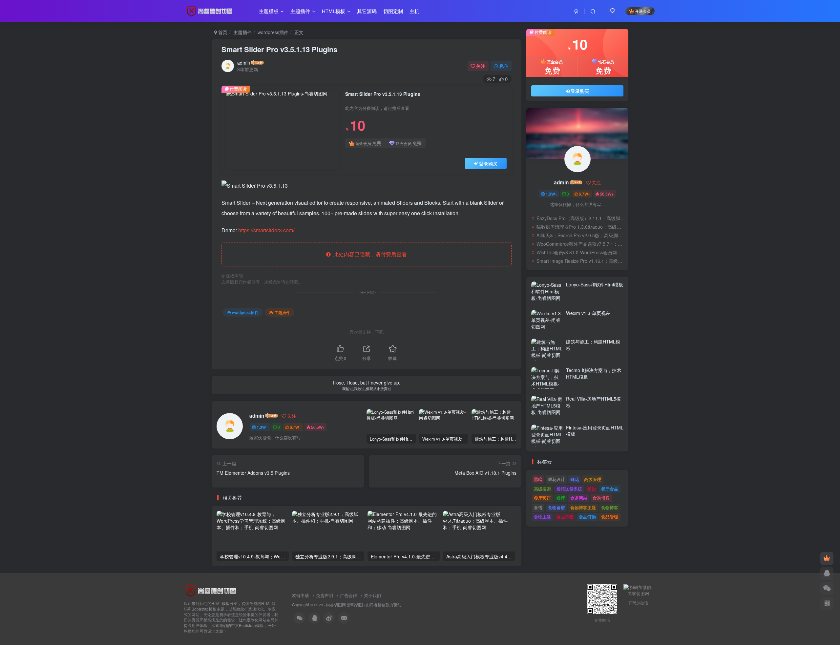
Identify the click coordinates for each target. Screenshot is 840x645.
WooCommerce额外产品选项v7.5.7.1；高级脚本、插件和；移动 (580, 243)
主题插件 (242, 32)
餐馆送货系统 (569, 489)
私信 (504, 66)
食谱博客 (601, 498)
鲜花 (574, 479)
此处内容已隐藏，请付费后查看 (369, 254)
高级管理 (592, 479)
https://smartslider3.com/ (266, 230)
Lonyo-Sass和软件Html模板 (594, 284)
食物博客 (609, 507)
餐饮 (591, 489)
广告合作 (348, 595)
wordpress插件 (273, 32)
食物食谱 (556, 507)
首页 (222, 32)
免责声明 (324, 595)
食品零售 (565, 516)
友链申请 (300, 595)
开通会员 (643, 11)
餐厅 (560, 498)
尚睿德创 (378, 604)
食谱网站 (578, 498)
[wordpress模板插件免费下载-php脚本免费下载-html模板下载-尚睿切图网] (212, 590)
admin (243, 62)
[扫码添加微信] (826, 588)
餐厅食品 (609, 489)
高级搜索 (542, 489)
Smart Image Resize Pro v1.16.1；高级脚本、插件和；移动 (580, 261)
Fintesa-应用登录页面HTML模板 (594, 430)
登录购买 (488, 163)
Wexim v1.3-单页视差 (588, 313)
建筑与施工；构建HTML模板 (593, 344)
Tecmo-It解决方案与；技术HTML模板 (593, 373)
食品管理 (609, 516)
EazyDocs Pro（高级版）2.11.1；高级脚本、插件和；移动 (580, 218)
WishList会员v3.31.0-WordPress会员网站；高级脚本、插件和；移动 (580, 252)
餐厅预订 (542, 498)
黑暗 (538, 479)
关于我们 (372, 595)
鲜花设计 (556, 479)
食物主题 (542, 516)
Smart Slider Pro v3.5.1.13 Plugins (279, 49)
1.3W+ (262, 427)
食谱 (538, 507)
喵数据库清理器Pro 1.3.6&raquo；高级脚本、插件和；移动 (580, 226)
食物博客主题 (583, 507)
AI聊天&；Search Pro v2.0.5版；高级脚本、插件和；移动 (580, 235)
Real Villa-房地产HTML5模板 (593, 401)
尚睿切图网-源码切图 (344, 604)
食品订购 (587, 516)
